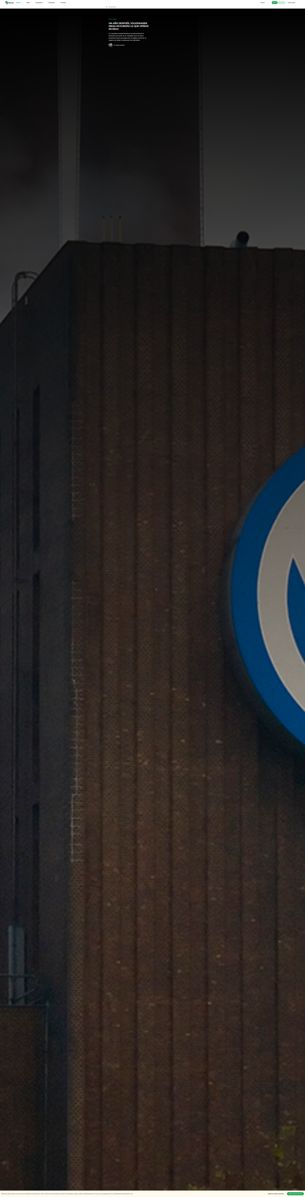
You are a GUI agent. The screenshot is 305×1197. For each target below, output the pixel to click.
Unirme (275, 2)
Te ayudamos (39, 2)
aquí (131, 1193)
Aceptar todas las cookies (295, 1193)
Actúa (28, 2)
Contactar (63, 2)
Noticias (18, 2)
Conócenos (51, 2)
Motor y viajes (112, 19)
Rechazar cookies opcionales (276, 1193)
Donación (281, 2)
